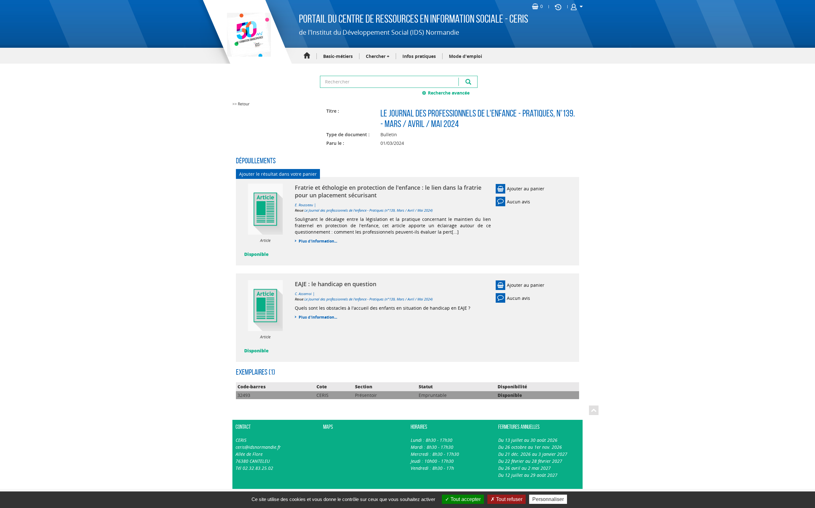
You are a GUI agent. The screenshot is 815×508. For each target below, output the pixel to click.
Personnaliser (548, 499)
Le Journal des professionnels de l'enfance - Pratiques (466, 113)
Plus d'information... (318, 241)
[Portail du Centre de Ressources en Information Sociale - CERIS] (248, 34)
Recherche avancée (449, 93)
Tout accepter (465, 499)
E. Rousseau (304, 204)
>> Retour (241, 104)
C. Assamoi (303, 293)
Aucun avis (518, 202)
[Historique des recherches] (558, 6)
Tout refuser (508, 499)
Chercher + (377, 56)
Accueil (307, 56)
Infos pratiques (419, 56)
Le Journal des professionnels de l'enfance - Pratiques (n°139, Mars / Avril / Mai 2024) (368, 210)
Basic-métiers (338, 56)
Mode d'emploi (465, 56)
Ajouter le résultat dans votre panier (278, 174)
